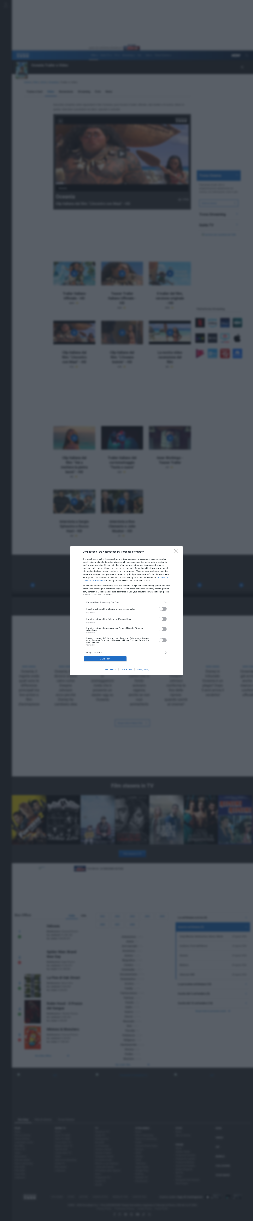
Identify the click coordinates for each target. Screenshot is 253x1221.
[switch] (163, 609)
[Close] (177, 552)
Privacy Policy (143, 669)
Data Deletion (110, 669)
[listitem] (126, 602)
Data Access (126, 669)
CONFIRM (105, 659)
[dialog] (126, 610)
